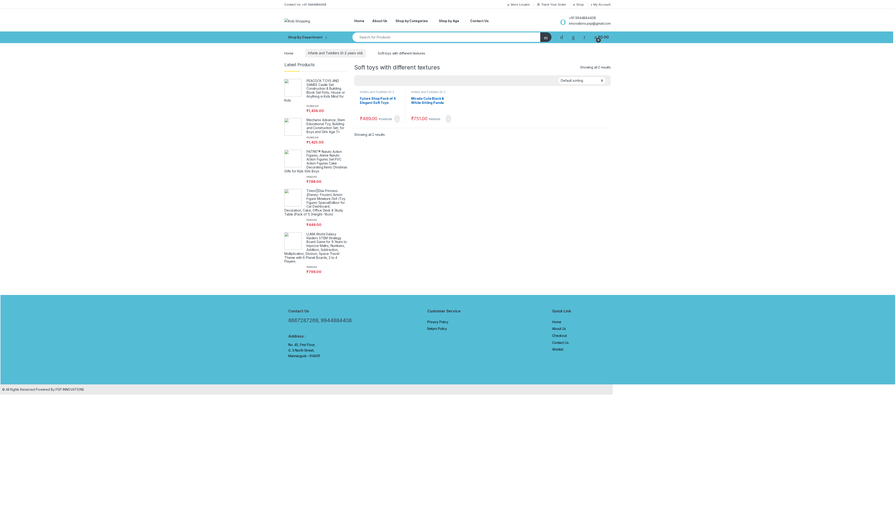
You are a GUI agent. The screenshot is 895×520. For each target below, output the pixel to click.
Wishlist (557, 349)
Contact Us (479, 21)
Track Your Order (553, 4)
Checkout (559, 336)
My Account (602, 4)
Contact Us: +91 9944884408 (305, 4)
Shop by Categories (412, 21)
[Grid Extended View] (367, 81)
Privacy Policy (437, 322)
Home (359, 21)
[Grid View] (360, 81)
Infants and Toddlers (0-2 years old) (335, 53)
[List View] (374, 81)
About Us (379, 21)
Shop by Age (449, 21)
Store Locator (520, 4)
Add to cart (397, 119)
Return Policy (437, 329)
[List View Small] (380, 81)
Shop (580, 4)
